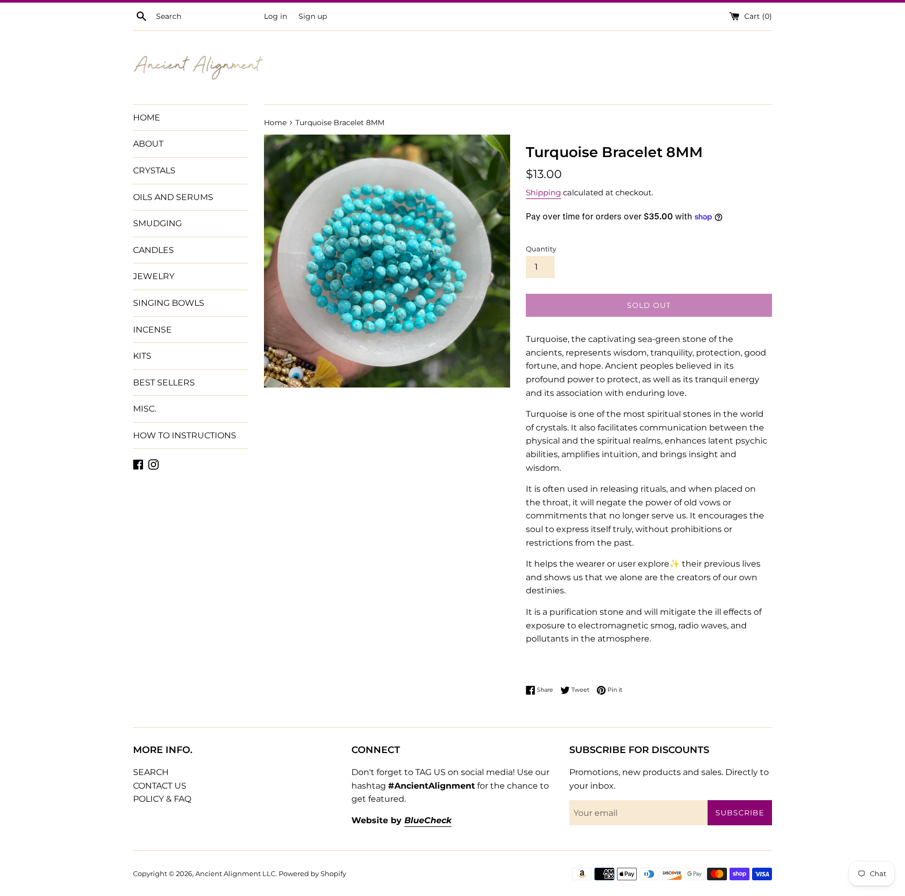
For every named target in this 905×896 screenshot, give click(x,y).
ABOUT (148, 144)
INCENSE (152, 330)
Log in (275, 16)
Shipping (543, 192)
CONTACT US (159, 786)
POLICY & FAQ (162, 799)
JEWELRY (153, 276)
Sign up (313, 16)
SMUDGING (157, 223)
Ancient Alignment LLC (235, 874)
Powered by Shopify (312, 874)
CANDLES (153, 250)
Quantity (541, 249)
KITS (142, 356)
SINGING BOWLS (168, 303)
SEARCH (151, 772)
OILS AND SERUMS (173, 197)
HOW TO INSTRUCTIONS (184, 435)
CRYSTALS (154, 170)
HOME (146, 118)
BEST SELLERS (164, 383)
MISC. (144, 409)
